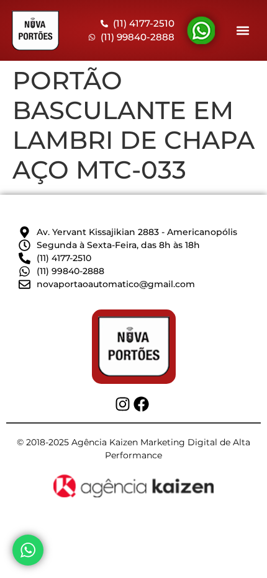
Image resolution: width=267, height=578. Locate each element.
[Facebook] (141, 404)
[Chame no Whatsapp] (27, 550)
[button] (243, 30)
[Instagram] (122, 404)
